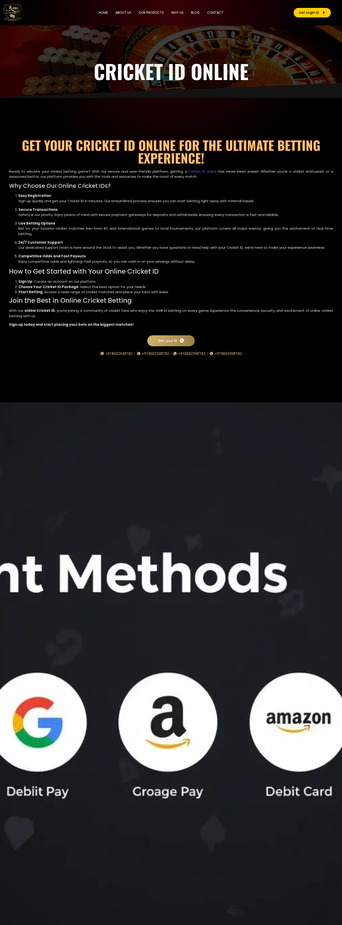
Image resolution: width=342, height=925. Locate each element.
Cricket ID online (202, 171)
